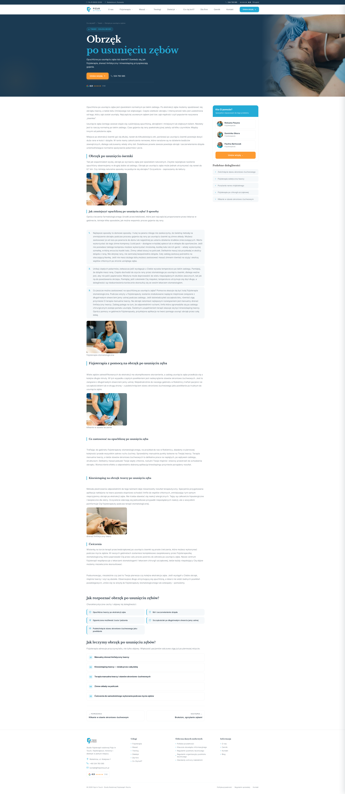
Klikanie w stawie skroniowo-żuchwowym (236, 199)
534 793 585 (232, 2)
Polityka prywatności (185, 744)
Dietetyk (171, 9)
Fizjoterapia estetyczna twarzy (231, 179)
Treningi (157, 9)
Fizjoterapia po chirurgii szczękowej (233, 192)
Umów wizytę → (235, 155)
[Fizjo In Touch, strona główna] (105, 740)
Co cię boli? (188, 9)
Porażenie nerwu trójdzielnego (231, 185)
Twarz (100, 23)
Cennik (217, 9)
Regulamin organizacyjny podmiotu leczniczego (191, 755)
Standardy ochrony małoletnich (190, 760)
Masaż (142, 9)
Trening (135, 751)
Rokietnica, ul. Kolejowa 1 (100, 759)
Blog (223, 754)
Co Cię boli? (137, 761)
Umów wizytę (248, 9)
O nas (111, 9)
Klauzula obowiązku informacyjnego (192, 747)
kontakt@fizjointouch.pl (99, 768)
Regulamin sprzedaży (242, 787)
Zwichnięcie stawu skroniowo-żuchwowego (237, 172)
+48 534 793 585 (97, 763)
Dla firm (204, 9)
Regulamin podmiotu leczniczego (190, 751)
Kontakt (230, 9)
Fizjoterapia (125, 9)
